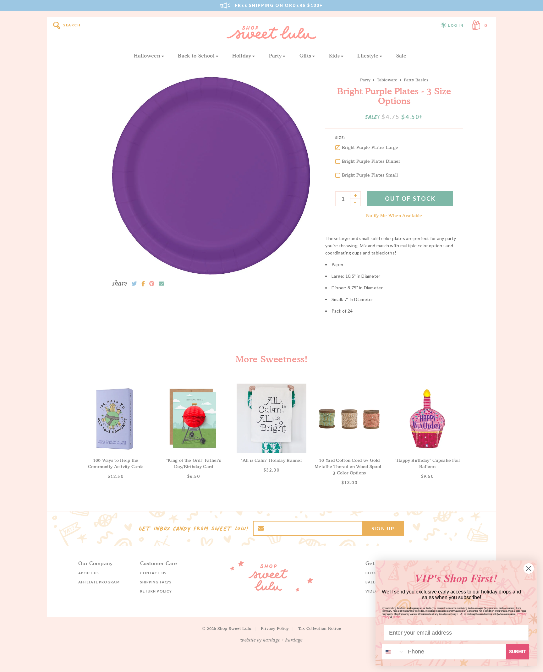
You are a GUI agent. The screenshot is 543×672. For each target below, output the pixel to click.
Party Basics (416, 79)
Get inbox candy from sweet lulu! (193, 528)
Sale (401, 55)
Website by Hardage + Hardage (271, 640)
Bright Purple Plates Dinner (371, 161)
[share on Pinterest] (151, 284)
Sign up (382, 528)
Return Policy (156, 591)
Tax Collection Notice (319, 628)
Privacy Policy (275, 628)
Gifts (305, 55)
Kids (334, 55)
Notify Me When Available (394, 215)
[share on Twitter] (134, 284)
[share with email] (161, 284)
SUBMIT (517, 651)
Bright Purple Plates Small (370, 175)
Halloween (147, 55)
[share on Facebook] (143, 284)
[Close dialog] (528, 568)
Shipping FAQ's (156, 582)
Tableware (387, 79)
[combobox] (393, 651)
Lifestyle (367, 55)
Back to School (196, 55)
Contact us (153, 573)
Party (275, 55)
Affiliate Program (99, 582)
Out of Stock (410, 198)
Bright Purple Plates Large (370, 147)
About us (88, 573)
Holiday (241, 55)
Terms (396, 617)
